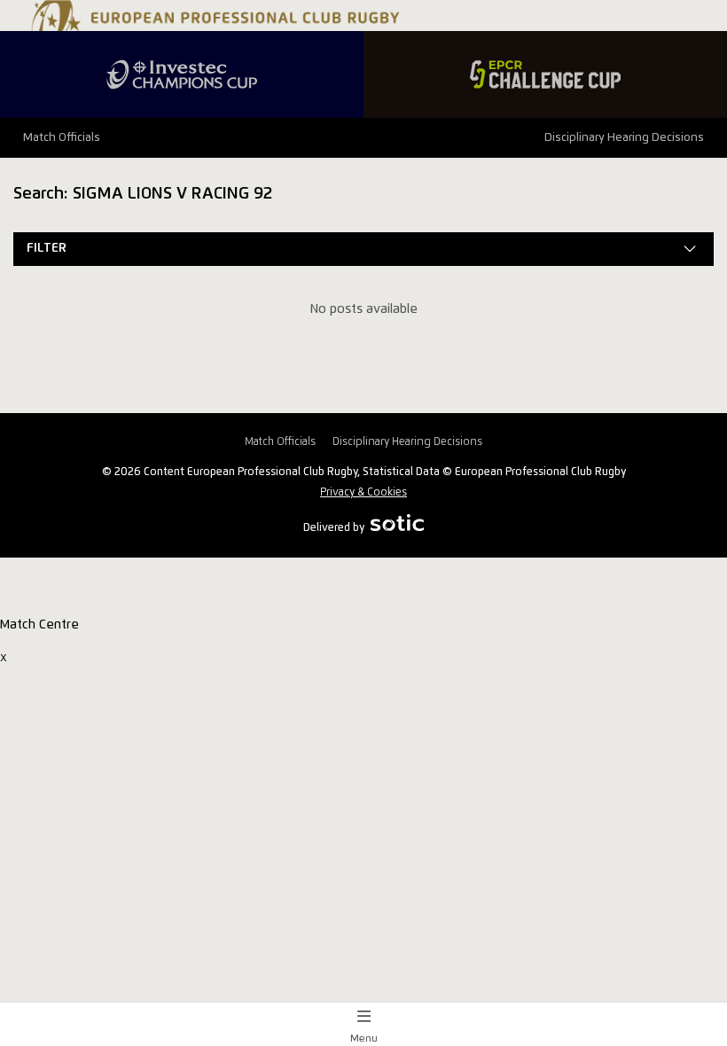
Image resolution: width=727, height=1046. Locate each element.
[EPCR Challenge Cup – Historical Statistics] (545, 74)
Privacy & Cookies (363, 492)
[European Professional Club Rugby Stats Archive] (212, 29)
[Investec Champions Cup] (182, 74)
